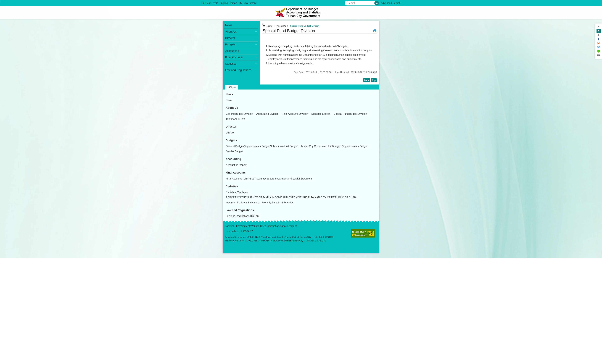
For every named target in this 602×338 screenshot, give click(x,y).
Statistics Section (320, 114)
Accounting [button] (232, 50)
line (599, 51)
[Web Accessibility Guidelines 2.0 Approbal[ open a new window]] (363, 233)
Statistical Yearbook (237, 192)
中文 (215, 3)
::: (1, 1)
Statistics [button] (230, 63)
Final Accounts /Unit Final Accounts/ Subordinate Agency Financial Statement (269, 178)
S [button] (599, 27)
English (223, 3)
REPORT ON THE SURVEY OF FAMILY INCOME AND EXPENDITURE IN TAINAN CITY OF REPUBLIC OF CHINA (291, 197)
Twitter (599, 47)
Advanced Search (391, 3)
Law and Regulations (240, 210)
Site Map (206, 3)
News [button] (228, 25)
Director (231, 126)
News (229, 94)
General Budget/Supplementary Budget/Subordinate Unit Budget (262, 146)
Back (366, 80)
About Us (281, 26)
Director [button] (230, 38)
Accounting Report (236, 165)
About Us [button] (231, 31)
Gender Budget (234, 151)
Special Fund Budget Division (304, 26)
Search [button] (376, 3)
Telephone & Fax (235, 119)
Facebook (599, 39)
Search (349, 2)
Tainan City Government (243, 3)
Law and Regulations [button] (238, 70)
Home (269, 26)
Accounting (233, 159)
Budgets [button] (230, 44)
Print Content (375, 31)
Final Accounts (236, 172)
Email (599, 55)
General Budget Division (239, 114)
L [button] (599, 35)
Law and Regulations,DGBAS (242, 216)
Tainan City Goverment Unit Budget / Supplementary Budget (334, 146)
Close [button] (232, 87)
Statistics (232, 186)
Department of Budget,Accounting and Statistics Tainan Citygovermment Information (301, 12)
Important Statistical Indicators (242, 202)
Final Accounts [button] (234, 57)
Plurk (599, 43)
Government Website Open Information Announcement (266, 226)
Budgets (231, 140)
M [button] (599, 31)
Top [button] (374, 80)
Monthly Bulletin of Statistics (277, 202)
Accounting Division (267, 114)
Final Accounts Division (295, 114)
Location (230, 226)
